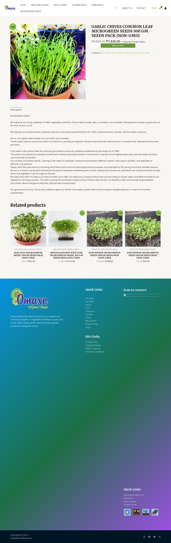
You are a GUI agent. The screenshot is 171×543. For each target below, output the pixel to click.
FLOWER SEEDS (79, 5)
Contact (89, 314)
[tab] (16, 109)
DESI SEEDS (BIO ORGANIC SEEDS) (115, 53)
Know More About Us (134, 495)
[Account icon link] (165, 8)
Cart (88, 308)
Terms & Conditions (95, 351)
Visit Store (128, 498)
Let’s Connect (130, 501)
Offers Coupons (93, 348)
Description (16, 109)
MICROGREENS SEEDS (31, 11)
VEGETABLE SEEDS (40, 5)
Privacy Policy (92, 324)
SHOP (23, 5)
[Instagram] (160, 537)
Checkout (90, 311)
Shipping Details (93, 345)
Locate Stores (130, 504)
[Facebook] (149, 537)
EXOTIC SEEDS (60, 5)
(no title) (89, 298)
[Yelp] (144, 537)
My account (91, 320)
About (88, 304)
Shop (88, 327)
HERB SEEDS (97, 5)
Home (88, 317)
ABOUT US (127, 8)
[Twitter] (154, 537)
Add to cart (118, 45)
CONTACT (141, 8)
